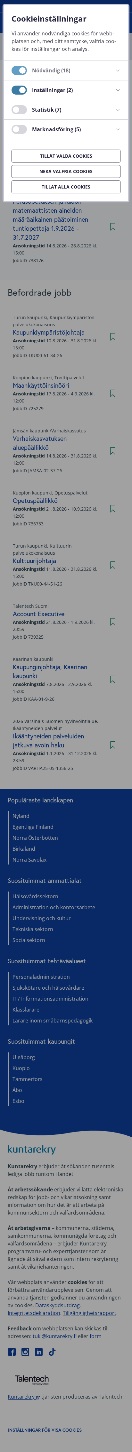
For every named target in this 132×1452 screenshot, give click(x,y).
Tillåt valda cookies (66, 156)
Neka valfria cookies (66, 171)
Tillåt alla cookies (66, 187)
